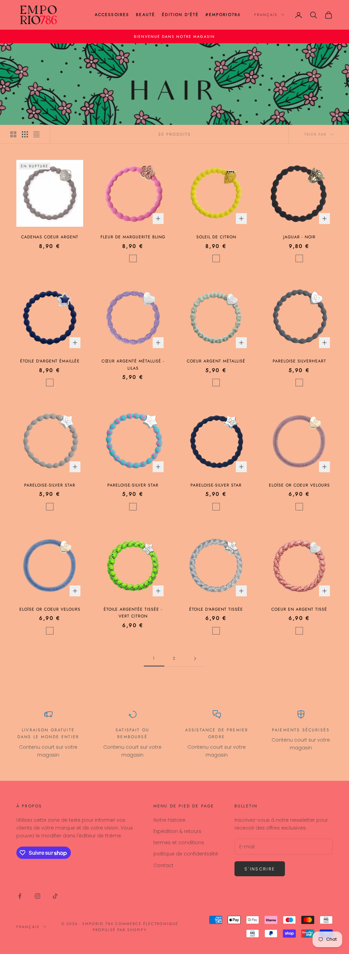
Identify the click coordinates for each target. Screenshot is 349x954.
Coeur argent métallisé (216, 361)
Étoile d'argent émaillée (50, 361)
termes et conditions (178, 842)
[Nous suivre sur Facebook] (19, 896)
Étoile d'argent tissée (216, 609)
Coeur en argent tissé (299, 609)
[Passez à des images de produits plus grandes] (13, 134)
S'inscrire (259, 869)
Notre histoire (169, 820)
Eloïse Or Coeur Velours (299, 485)
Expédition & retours (177, 831)
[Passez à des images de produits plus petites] (25, 134)
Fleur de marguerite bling (133, 237)
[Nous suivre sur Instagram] (37, 896)
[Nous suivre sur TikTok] (55, 896)
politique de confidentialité (185, 853)
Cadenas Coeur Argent (49, 237)
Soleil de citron (216, 237)
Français (265, 14)
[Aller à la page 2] (195, 658)
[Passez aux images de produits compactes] (36, 134)
